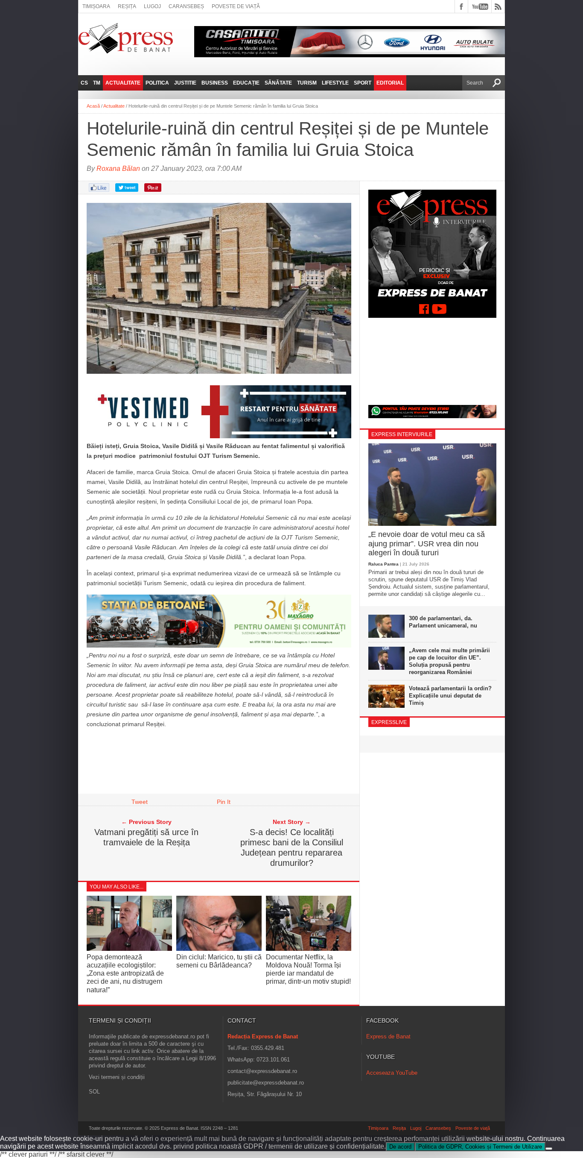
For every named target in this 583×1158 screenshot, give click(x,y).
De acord (400, 1146)
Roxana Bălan (118, 168)
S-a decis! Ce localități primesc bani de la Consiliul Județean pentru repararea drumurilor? (291, 847)
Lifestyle (335, 83)
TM (96, 83)
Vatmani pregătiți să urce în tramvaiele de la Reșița (146, 837)
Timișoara (96, 6)
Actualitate (122, 83)
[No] (548, 1148)
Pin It (223, 801)
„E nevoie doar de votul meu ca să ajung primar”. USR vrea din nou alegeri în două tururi (426, 543)
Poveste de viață (236, 6)
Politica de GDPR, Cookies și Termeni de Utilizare (480, 1146)
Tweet (139, 801)
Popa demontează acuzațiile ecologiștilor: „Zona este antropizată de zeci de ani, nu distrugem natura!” (125, 973)
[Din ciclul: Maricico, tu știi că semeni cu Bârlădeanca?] (219, 948)
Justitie (185, 83)
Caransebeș (186, 6)
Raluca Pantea (383, 564)
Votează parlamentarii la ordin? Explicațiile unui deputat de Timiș (450, 695)
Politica (157, 83)
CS (84, 83)
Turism (307, 83)
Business (214, 83)
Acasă (93, 105)
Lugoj (152, 6)
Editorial (390, 83)
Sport (362, 83)
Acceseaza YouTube (391, 1073)
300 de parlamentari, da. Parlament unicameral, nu (443, 622)
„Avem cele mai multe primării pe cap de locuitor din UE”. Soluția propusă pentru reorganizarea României (449, 661)
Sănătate (278, 83)
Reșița (127, 6)
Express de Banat (388, 1036)
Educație (246, 83)
